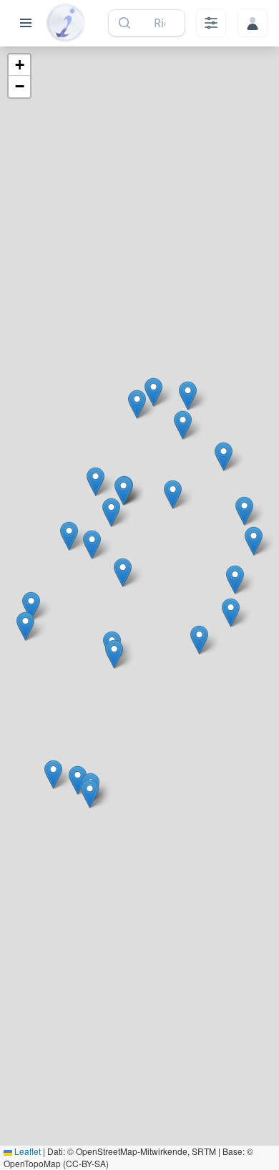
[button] (123, 572)
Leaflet (26, 1151)
